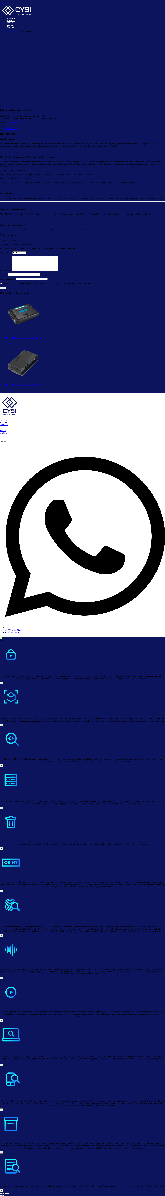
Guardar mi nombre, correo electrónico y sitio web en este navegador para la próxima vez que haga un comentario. (46, 283)
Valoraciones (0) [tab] (11, 129)
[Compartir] (6, 1193)
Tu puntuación (6, 252)
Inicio (2, 31)
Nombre (4, 274)
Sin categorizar (11, 31)
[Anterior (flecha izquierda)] (1, 1195)
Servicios (3, 422)
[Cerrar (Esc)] (8, 1193)
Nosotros (3, 420)
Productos (4, 425)
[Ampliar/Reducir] (1, 1193)
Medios (3, 431)
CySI (2, 3)
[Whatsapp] (1, 638)
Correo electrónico (8, 279)
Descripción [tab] (9, 126)
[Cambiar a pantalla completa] (3, 1193)
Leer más (8, 343)
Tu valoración (6, 270)
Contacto (3, 433)
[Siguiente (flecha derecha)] (3, 1195)
